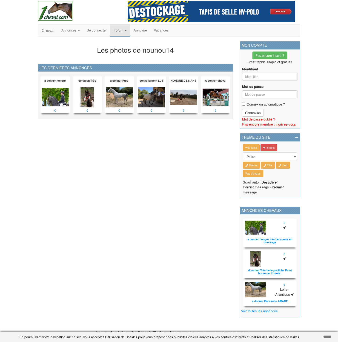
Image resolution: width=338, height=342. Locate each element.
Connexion (253, 112)
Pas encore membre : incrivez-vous (269, 124)
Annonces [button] (69, 30)
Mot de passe (253, 86)
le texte (252, 147)
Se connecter (97, 30)
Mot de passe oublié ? (258, 119)
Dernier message (256, 186)
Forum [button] (119, 30)
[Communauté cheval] (79, 11)
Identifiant (250, 69)
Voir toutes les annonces (259, 310)
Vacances (161, 30)
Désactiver (269, 182)
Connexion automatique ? (266, 104)
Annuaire (140, 30)
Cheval (48, 30)
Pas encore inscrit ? (269, 55)
